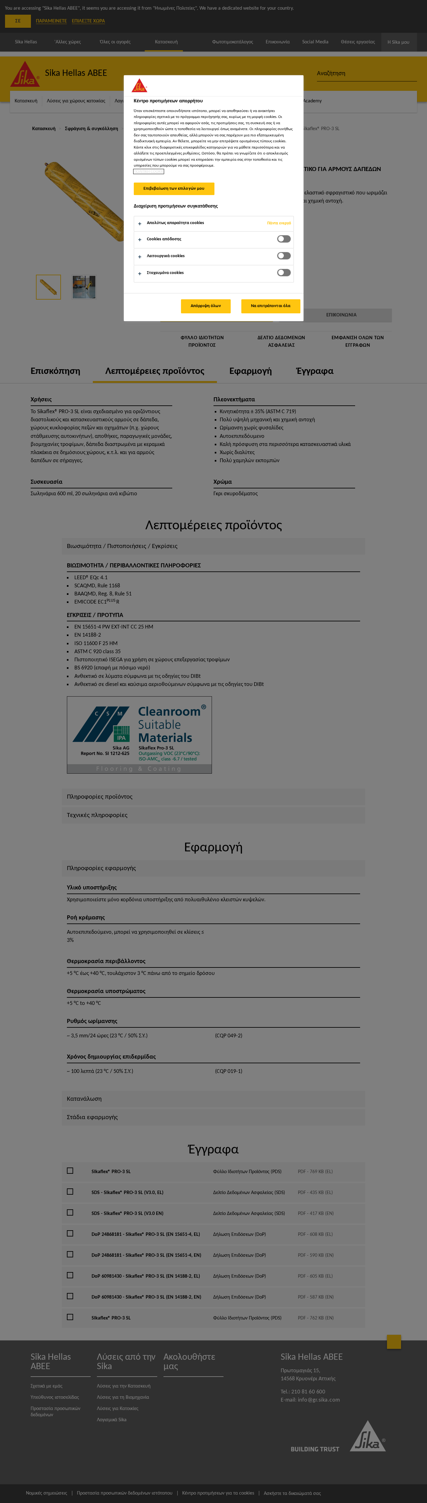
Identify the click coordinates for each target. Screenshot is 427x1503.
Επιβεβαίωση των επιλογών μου (174, 188)
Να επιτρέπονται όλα (271, 306)
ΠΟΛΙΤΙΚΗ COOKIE (148, 171)
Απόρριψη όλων (206, 306)
